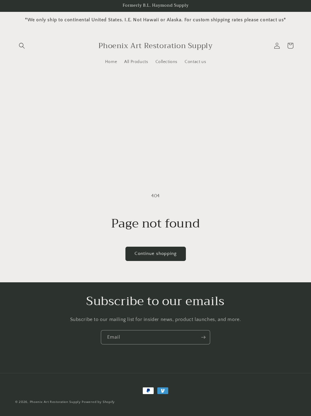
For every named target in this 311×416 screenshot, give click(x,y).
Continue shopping (156, 253)
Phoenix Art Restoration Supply (55, 402)
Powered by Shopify (98, 402)
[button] (22, 45)
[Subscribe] (203, 337)
